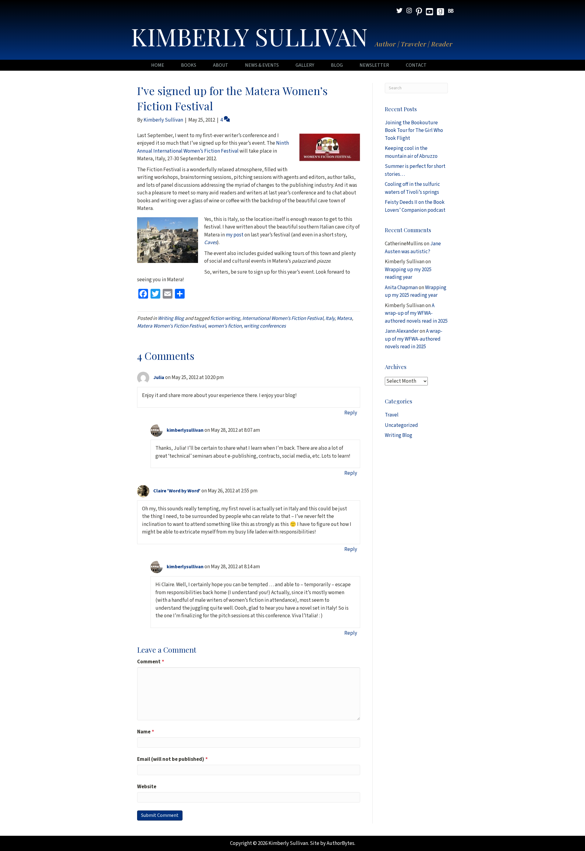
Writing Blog (171, 318)
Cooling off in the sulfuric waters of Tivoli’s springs (412, 188)
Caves (210, 242)
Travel (392, 415)
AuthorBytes (340, 843)
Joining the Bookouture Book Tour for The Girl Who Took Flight (414, 130)
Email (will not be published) (172, 759)
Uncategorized (401, 425)
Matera (344, 318)
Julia (158, 377)
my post (235, 235)
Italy (330, 318)
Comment (150, 661)
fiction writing (225, 318)
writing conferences (265, 326)
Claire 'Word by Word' (176, 491)
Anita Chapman (401, 287)
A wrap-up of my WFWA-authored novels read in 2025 (416, 313)
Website (146, 786)
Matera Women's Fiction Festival (171, 326)
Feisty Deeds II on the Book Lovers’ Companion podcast (415, 206)
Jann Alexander (402, 331)
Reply (350, 413)
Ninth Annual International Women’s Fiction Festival (213, 147)
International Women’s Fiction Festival (282, 318)
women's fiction (225, 326)
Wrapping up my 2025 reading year (408, 273)
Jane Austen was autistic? (413, 247)
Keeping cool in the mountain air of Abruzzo (411, 152)
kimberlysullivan (185, 430)
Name (145, 732)
